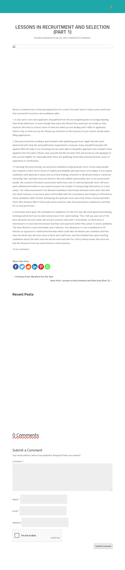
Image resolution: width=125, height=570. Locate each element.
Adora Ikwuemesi (45, 38)
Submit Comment (103, 546)
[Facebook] (16, 267)
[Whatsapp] (47, 267)
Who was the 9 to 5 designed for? (37, 312)
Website (17, 522)
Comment (18, 461)
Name (16, 499)
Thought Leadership (61, 357)
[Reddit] (28, 267)
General (73, 38)
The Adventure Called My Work (35, 392)
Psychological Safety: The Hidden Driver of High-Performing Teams (58, 352)
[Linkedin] (35, 267)
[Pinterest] (41, 267)
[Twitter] (22, 267)
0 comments (84, 38)
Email (16, 511)
